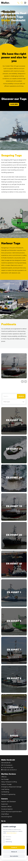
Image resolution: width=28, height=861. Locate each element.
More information (11, 833)
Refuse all (14, 851)
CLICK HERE (14, 104)
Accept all (14, 847)
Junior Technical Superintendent (11, 811)
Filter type (7, 401)
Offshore (4, 777)
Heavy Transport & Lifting (9, 782)
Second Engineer (6, 816)
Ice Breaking (5, 792)
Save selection (14, 856)
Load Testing (5, 789)
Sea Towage (5, 779)
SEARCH (21, 396)
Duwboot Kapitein (7, 809)
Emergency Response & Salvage (11, 787)
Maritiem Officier (6, 806)
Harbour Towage (6, 784)
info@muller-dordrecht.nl (10, 769)
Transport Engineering (8, 794)
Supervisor (4, 804)
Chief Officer (5, 814)
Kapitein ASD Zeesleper (8, 801)
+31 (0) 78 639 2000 (8, 767)
